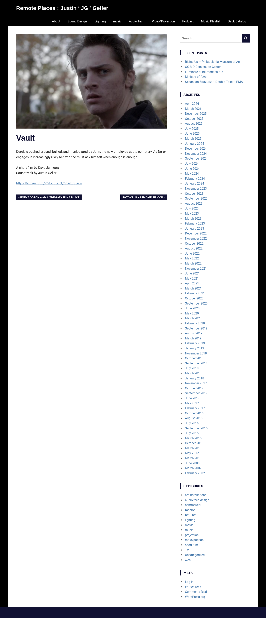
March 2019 (193, 338)
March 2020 (193, 318)
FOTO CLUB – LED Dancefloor (142, 198)
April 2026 (192, 104)
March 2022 (193, 263)
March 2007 (193, 468)
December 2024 (196, 148)
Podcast (188, 21)
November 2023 (196, 188)
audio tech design (197, 500)
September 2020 (196, 303)
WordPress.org (195, 597)
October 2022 (194, 243)
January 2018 (194, 378)
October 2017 (194, 388)
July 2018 (192, 368)
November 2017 (196, 383)
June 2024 (192, 168)
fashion (190, 510)
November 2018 (196, 353)
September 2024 (196, 158)
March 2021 (193, 288)
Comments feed (196, 592)
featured (190, 515)
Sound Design (77, 21)
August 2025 (194, 123)
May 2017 (192, 403)
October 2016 (194, 413)
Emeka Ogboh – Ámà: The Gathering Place (49, 198)
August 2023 (194, 203)
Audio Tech (136, 21)
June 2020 (192, 308)
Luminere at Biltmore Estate (204, 72)
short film (191, 545)
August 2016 (194, 418)
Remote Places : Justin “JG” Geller (62, 8)
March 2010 (193, 458)
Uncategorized (195, 555)
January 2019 (194, 348)
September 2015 (196, 428)
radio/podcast (194, 540)
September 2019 (196, 328)
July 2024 (192, 163)
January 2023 (194, 228)
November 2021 (196, 268)
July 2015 (192, 433)
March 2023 (193, 218)
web (188, 560)
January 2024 (194, 183)
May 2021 (192, 278)
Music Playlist (210, 21)
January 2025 (194, 144)
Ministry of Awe (195, 77)
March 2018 (193, 373)
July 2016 (192, 423)
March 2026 (193, 109)
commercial (193, 505)
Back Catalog (237, 21)
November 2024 (196, 153)
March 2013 (193, 448)
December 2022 (196, 233)
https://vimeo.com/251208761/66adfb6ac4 (49, 183)
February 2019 (195, 343)
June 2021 (192, 273)
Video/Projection (163, 21)
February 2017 (195, 408)
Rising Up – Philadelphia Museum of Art (212, 62)
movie (189, 525)
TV (187, 550)
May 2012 (192, 453)
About (56, 21)
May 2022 (192, 258)
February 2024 (195, 178)
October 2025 (194, 119)
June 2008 (192, 463)
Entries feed (193, 587)
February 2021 (195, 293)
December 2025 (196, 113)
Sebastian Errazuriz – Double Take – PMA (214, 82)
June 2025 (192, 133)
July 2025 (192, 129)
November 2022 (196, 238)
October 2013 (194, 443)
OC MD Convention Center (203, 67)
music (117, 21)
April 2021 (192, 283)
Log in (189, 582)
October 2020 (194, 298)
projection (192, 535)
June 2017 (192, 398)
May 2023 (192, 213)
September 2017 (196, 393)
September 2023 (196, 198)
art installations (195, 495)
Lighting (100, 21)
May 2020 (192, 313)
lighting (190, 520)
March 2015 (193, 438)
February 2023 (195, 223)
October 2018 (194, 358)
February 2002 (195, 473)
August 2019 (194, 333)
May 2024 (192, 173)
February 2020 (195, 323)
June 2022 (192, 253)
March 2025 (193, 138)
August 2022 (194, 248)
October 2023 (194, 193)
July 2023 (192, 208)
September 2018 (196, 363)
